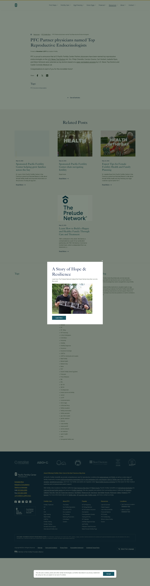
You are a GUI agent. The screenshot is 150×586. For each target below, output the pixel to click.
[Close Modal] (102, 261)
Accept (109, 574)
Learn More (59, 318)
